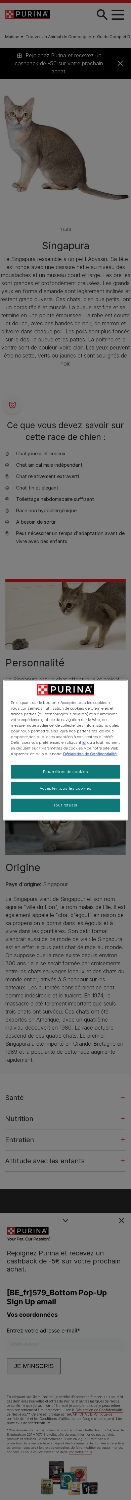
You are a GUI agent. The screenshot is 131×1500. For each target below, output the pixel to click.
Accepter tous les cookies (65, 788)
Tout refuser (65, 805)
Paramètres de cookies (65, 771)
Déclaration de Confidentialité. (90, 754)
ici (84, 742)
